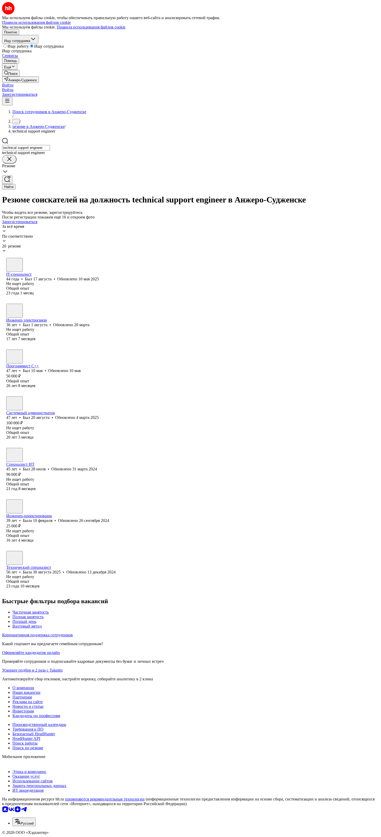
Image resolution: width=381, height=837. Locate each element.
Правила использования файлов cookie (91, 27)
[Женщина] (14, 506)
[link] (11, 73)
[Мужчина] (14, 265)
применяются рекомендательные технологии (105, 799)
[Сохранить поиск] (7, 180)
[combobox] (26, 147)
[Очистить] (9, 159)
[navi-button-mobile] (7, 101)
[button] (7, 85)
